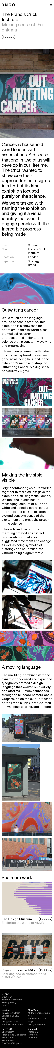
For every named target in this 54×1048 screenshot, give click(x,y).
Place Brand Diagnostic (14, 1034)
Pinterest (33, 1034)
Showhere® (8, 1031)
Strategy (33, 261)
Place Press (8, 1040)
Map (4, 1018)
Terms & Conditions (12, 999)
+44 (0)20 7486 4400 (12, 1024)
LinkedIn (32, 1037)
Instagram (33, 1031)
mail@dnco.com (10, 1021)
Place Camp (8, 1037)
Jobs (4, 1005)
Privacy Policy (9, 1002)
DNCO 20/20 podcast (13, 1043)
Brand (32, 265)
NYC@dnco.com (36, 1024)
